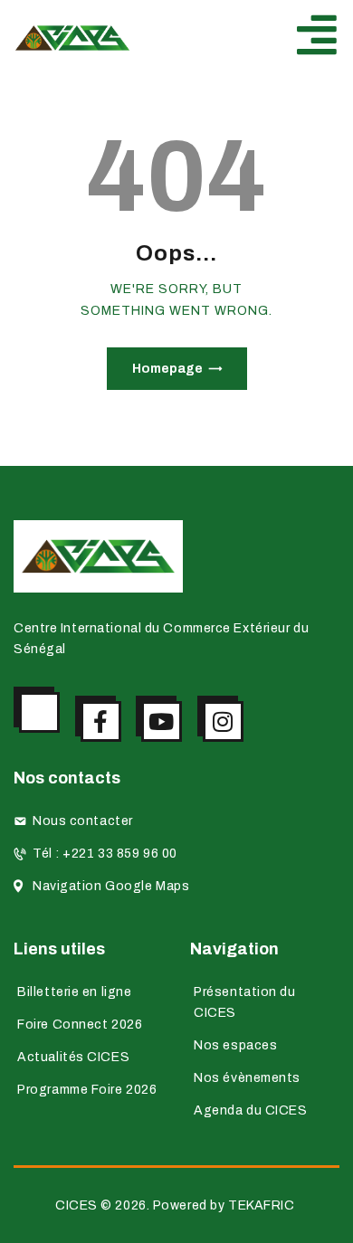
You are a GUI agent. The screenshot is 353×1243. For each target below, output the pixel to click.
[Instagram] (223, 721)
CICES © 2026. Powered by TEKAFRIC (176, 1205)
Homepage (167, 368)
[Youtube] (161, 721)
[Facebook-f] (101, 721)
